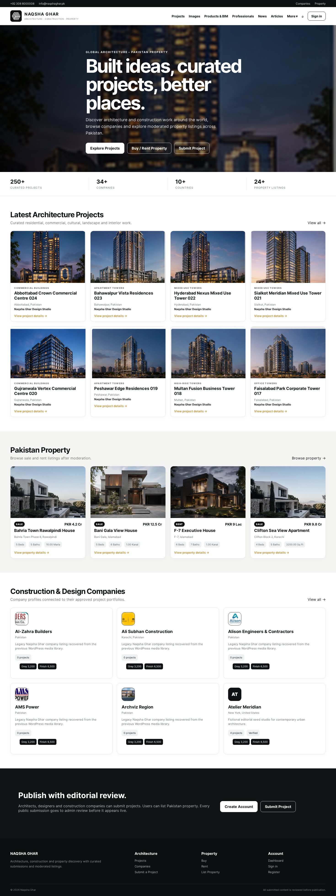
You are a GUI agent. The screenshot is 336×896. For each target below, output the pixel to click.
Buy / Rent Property (149, 148)
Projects (178, 16)
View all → (317, 222)
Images (194, 16)
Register (274, 872)
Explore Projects (105, 148)
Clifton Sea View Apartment (281, 530)
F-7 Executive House (195, 530)
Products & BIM (216, 16)
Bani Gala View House (115, 530)
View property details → (31, 552)
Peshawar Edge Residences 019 (126, 388)
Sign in (316, 16)
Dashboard (275, 860)
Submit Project (192, 148)
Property (320, 3)
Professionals (243, 16)
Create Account (239, 806)
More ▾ (292, 16)
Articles (277, 16)
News (262, 16)
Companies (303, 3)
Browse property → (309, 458)
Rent (204, 866)
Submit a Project (146, 872)
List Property (210, 872)
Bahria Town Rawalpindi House (44, 530)
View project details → (30, 316)
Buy (204, 860)
